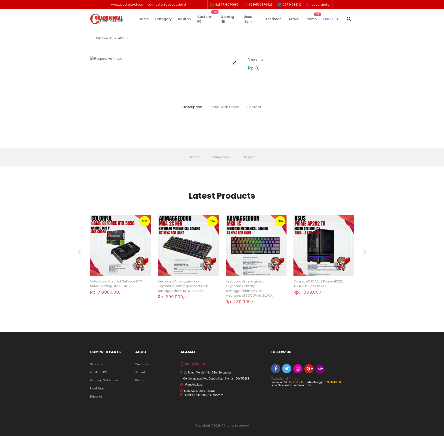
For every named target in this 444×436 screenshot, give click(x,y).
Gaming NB (227, 19)
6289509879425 (260, 4)
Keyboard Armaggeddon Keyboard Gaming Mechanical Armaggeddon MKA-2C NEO (183, 286)
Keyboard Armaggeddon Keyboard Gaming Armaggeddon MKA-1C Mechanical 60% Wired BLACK (249, 288)
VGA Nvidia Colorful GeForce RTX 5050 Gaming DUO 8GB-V (116, 284)
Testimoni (273, 19)
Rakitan (184, 19)
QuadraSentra (193, 363)
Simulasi (96, 364)
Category (163, 19)
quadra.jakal (320, 4)
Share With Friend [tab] (224, 107)
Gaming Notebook (104, 380)
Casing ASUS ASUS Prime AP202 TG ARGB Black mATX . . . (318, 284)
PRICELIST (331, 19)
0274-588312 (291, 4)
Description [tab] (192, 107)
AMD (121, 38)
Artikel (294, 19)
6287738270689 (226, 4)
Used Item (248, 19)
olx (320, 369)
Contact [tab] (254, 107)
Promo (311, 19)
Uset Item (97, 388)
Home (144, 19)
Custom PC (204, 19)
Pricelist (96, 396)
